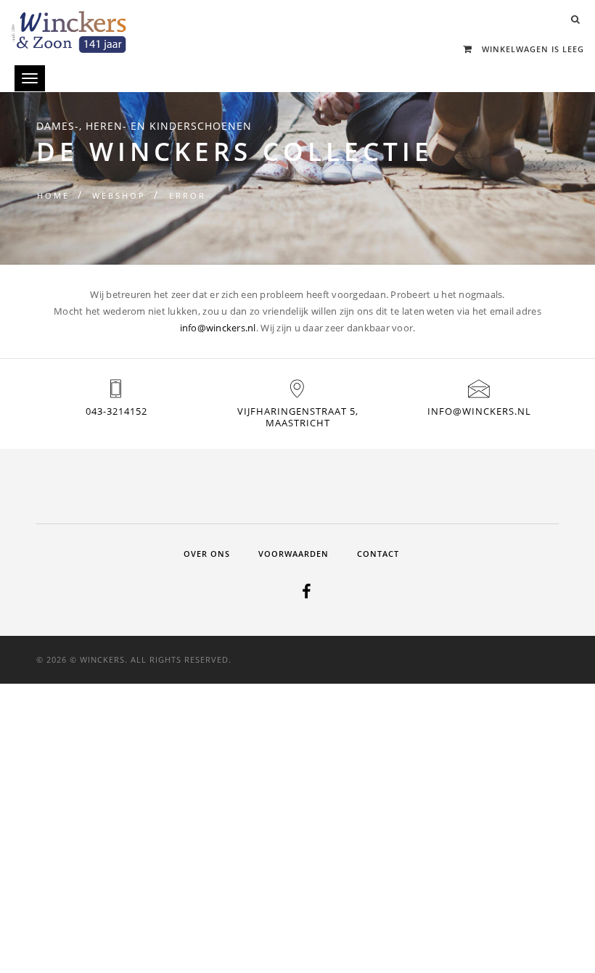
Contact (378, 553)
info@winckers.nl (218, 327)
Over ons (207, 553)
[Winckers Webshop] (69, 26)
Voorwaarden (293, 553)
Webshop (119, 195)
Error (187, 195)
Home (53, 195)
